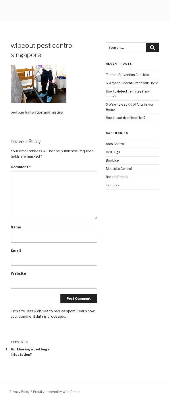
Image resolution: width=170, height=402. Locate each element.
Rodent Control (117, 177)
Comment (21, 167)
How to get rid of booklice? (125, 118)
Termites (112, 185)
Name (16, 227)
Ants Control (115, 144)
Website (18, 273)
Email (16, 250)
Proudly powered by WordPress (56, 392)
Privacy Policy (19, 392)
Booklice (112, 160)
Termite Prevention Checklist (127, 75)
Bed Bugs (113, 152)
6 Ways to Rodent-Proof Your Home (132, 83)
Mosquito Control (119, 168)
